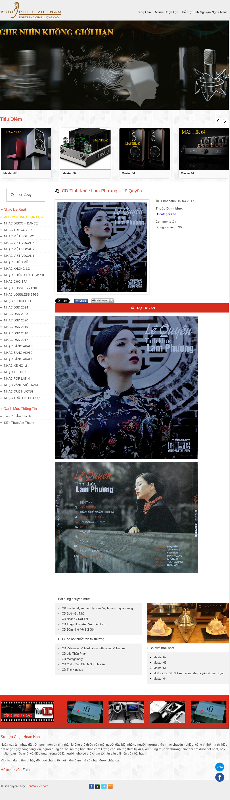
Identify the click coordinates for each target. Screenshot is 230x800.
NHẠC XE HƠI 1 (15, 372)
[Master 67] (26, 149)
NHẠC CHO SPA (15, 281)
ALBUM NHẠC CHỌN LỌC (23, 217)
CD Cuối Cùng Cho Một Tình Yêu (83, 664)
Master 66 (69, 173)
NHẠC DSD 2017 (16, 339)
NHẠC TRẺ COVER (18, 230)
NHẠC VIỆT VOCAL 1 (19, 255)
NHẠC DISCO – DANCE (21, 223)
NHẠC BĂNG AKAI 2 (18, 352)
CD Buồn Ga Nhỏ (73, 613)
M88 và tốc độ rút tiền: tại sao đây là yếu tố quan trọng (97, 608)
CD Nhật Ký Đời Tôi (75, 619)
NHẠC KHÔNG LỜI (17, 268)
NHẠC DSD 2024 (16, 307)
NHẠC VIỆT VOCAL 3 (19, 243)
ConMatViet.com (37, 786)
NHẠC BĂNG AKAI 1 (18, 359)
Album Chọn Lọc (166, 12)
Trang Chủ (143, 12)
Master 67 (10, 173)
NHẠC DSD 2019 (16, 327)
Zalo (26, 770)
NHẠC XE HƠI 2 (15, 365)
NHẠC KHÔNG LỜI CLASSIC (24, 275)
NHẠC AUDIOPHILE (18, 301)
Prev (218, 121)
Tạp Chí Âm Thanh (17, 416)
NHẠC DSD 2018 (16, 333)
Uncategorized (166, 214)
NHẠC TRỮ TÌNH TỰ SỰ (22, 398)
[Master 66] (85, 149)
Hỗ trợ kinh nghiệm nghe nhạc (205, 12)
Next (225, 121)
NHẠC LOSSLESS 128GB (22, 288)
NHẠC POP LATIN (17, 378)
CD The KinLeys (72, 669)
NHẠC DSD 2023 (16, 314)
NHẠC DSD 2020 (16, 320)
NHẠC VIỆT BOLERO (19, 236)
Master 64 (128, 173)
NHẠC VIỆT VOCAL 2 (19, 249)
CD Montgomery (72, 659)
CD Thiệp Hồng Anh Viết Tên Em (83, 624)
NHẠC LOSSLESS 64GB (21, 294)
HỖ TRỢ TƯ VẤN (142, 308)
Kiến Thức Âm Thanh (19, 422)
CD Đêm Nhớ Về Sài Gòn (78, 629)
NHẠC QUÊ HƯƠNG (18, 391)
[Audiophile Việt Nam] (31, 10)
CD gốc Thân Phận (74, 653)
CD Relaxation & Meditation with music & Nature (93, 648)
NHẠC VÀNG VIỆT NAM (21, 385)
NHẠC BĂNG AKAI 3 (18, 346)
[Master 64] (144, 149)
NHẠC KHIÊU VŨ (16, 262)
